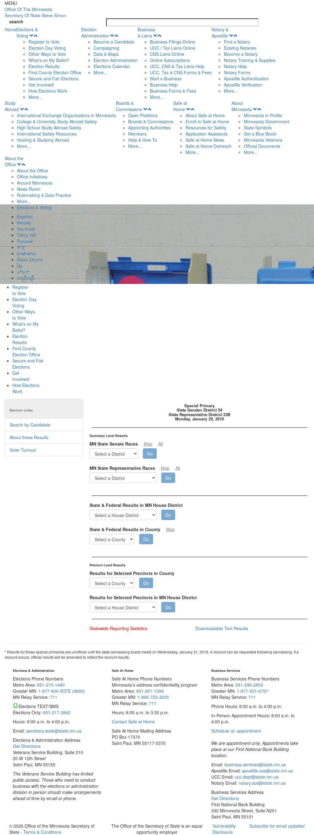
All (160, 444)
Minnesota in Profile (263, 115)
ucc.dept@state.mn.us (256, 777)
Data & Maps (106, 54)
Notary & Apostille (220, 32)
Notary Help (235, 66)
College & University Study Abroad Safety (57, 121)
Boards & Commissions (129, 106)
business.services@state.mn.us (254, 764)
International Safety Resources (47, 134)
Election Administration (95, 32)
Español (25, 216)
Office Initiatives (32, 177)
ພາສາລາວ (26, 253)
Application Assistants (207, 134)
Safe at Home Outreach (209, 146)
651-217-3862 (57, 712)
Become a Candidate (114, 42)
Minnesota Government (266, 121)
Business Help (164, 85)
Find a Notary (237, 42)
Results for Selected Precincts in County (132, 573)
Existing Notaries (240, 48)
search (16, 21)
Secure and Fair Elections (53, 78)
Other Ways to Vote (47, 54)
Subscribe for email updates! (277, 826)
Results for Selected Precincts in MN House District (143, 597)
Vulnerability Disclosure (224, 829)
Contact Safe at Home (133, 721)
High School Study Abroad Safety (49, 127)
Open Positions (143, 115)
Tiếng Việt (26, 235)
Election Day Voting (47, 48)
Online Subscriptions (170, 60)
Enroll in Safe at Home (207, 121)
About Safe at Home (205, 115)
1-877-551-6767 (252, 691)
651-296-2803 (249, 685)
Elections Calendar (112, 66)
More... (35, 97)
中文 (21, 247)
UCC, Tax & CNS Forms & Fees (181, 72)
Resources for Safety (206, 127)
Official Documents (262, 146)
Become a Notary (241, 54)
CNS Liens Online (167, 54)
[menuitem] (48, 63)
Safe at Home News (205, 140)
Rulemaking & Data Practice (44, 195)
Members (137, 134)
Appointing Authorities (149, 127)
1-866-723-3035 (153, 697)
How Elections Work (48, 91)
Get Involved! (41, 85)
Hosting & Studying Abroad (43, 140)
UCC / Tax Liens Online (172, 48)
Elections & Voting (27, 32)
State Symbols (258, 127)
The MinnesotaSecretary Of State (35, 12)
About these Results (29, 437)
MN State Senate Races (114, 444)
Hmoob (24, 223)
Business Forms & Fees (173, 91)
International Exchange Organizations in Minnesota (66, 115)
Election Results (44, 66)
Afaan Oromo (30, 259)
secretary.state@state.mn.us (53, 731)
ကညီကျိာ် (26, 278)
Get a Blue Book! (260, 134)
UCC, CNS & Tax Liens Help (177, 66)
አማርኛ (23, 272)
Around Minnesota (34, 183)
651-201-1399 (150, 691)
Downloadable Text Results (221, 628)
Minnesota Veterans (263, 140)
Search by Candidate (30, 425)
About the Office (14, 161)
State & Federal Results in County (125, 529)
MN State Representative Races (122, 468)
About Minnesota (242, 106)
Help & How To (142, 140)
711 (53, 697)
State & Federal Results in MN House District (136, 505)
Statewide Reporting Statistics (118, 628)
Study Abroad (12, 106)
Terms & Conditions (42, 832)
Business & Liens (146, 32)
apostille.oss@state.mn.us (267, 771)
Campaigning (106, 48)
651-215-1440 (51, 685)
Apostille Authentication (246, 78)
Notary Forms (237, 72)
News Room (28, 189)
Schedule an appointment (236, 731)
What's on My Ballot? (49, 60)
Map (148, 444)
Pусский (25, 241)
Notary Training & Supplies (249, 60)
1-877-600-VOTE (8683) (61, 691)
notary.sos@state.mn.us (261, 783)
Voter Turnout (23, 450)
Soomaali (26, 229)
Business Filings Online (172, 42)
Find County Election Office (55, 72)
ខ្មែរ (19, 265)
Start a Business (166, 78)
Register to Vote (44, 42)
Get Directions (26, 746)
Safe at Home (180, 106)
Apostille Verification (243, 85)
